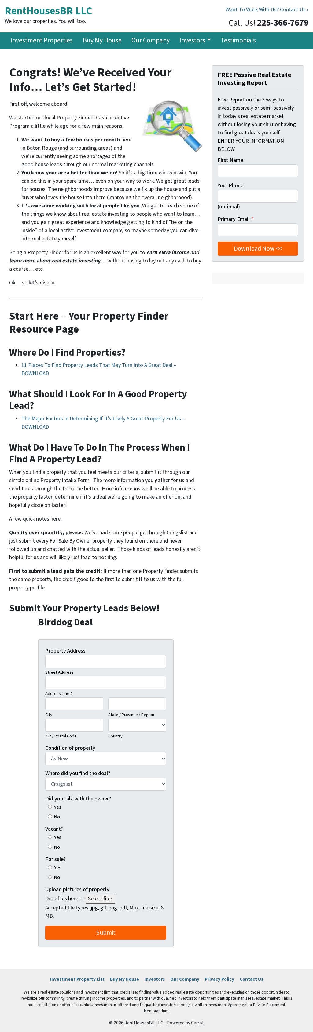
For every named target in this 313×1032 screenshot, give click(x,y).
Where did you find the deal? (77, 773)
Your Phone (230, 185)
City (48, 715)
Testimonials (238, 40)
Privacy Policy (219, 979)
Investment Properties (41, 40)
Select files (100, 898)
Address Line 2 (58, 693)
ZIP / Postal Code (61, 736)
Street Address (59, 672)
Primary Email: (236, 219)
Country (115, 736)
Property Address (65, 651)
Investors (192, 40)
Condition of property (70, 748)
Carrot (197, 1022)
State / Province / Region (131, 715)
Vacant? (54, 829)
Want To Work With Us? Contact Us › (267, 9)
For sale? (55, 859)
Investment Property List (77, 979)
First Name (230, 160)
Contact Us (251, 979)
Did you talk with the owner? (78, 799)
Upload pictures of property (77, 889)
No (57, 816)
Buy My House (102, 40)
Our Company (150, 40)
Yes (57, 807)
